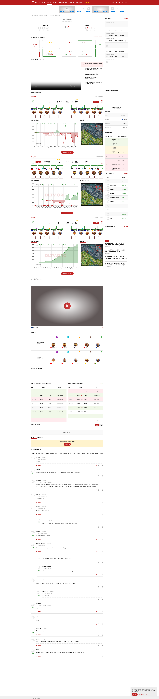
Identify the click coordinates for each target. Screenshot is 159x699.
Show (125, 18)
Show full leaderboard (116, 221)
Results (55, 2)
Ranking (71, 2)
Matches (49, 2)
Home (32, 15)
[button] (126, 9)
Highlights (79, 2)
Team (101, 425)
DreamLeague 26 (67, 19)
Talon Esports (45, 25)
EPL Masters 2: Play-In (110, 22)
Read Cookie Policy (143, 694)
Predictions (87, 2)
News (43, 2)
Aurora (87, 25)
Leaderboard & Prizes (97, 36)
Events (61, 2)
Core (97, 425)
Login (66, 444)
